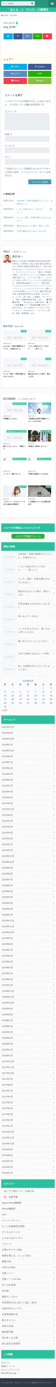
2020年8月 (7, 873)
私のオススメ (9, 1320)
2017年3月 (7, 1114)
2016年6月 (7, 1167)
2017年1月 (7, 1125)
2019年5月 (7, 961)
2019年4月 (7, 967)
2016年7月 (7, 1161)
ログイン (5, 1362)
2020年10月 (8, 861)
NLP (4, 1214)
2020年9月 (7, 867)
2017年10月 (8, 1073)
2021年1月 (7, 850)
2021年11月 (8, 809)
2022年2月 (7, 803)
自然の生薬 (7, 1325)
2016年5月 (7, 1172)
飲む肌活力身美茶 (11, 1343)
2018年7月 (7, 1020)
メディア (6, 1243)
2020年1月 (7, 914)
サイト (8, 157)
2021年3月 (7, 838)
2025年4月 (7, 732)
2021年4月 (7, 832)
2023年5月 (7, 773)
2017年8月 (7, 1084)
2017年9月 (7, 1079)
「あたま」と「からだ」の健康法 (27, 9)
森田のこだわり (10, 1296)
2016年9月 (7, 1149)
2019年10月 (8, 932)
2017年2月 (7, 1120)
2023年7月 (7, 762)
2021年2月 (7, 844)
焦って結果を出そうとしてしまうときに (34, 667)
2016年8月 (7, 1155)
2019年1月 (7, 985)
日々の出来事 (9, 1284)
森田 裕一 (17, 256)
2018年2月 (7, 1049)
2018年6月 (7, 1026)
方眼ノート (7, 1273)
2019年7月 (7, 949)
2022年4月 (7, 797)
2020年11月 (8, 856)
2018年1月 (7, 1055)
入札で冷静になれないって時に (34, 653)
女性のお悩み (9, 1267)
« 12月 (4, 710)
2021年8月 (7, 815)
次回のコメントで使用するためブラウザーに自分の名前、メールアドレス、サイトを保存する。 (28, 172)
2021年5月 (7, 826)
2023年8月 (7, 756)
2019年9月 (7, 938)
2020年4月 (7, 897)
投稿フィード (8, 1366)
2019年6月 (7, 955)
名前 (8, 134)
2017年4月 (7, 1108)
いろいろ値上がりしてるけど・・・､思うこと (34, 210)
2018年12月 (8, 991)
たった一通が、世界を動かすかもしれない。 (34, 219)
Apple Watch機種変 (12, 1202)
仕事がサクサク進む (12, 1249)
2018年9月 (7, 1008)
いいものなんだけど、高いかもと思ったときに (34, 630)
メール (9, 145)
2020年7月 (7, 879)
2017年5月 (7, 1102)
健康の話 (6, 1261)
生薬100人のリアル (12, 1308)
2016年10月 (8, 1143)
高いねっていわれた (28, 616)
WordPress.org (8, 1373)
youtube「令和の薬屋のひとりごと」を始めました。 (35, 202)
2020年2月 (7, 908)
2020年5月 (7, 891)
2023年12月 (8, 750)
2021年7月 (7, 820)
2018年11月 (8, 996)
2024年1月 (7, 744)
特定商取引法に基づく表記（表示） (20, 1302)
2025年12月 (8, 727)
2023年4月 (7, 779)
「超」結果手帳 (10, 1196)
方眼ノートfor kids (11, 1279)
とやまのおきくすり (12, 1237)
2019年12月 (8, 920)
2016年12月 (8, 1131)
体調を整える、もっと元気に (17, 1255)
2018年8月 (7, 1014)
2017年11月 (8, 1067)
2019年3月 (7, 973)
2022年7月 (7, 785)
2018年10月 (8, 1002)
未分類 (5, 1290)
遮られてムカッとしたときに (33, 641)
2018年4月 (7, 1037)
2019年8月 (7, 944)
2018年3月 (7, 1043)
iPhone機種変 (9, 1208)
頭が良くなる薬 (10, 1337)
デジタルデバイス (11, 1232)
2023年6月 (7, 768)
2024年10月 (8, 738)
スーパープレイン (11, 1220)
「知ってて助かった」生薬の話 (18, 1191)
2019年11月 (8, 926)
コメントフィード (10, 1369)
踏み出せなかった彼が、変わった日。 (34, 225)
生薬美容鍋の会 (10, 1314)
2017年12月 (8, 1061)
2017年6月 (7, 1096)
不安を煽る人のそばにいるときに (32, 231)
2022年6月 (7, 791)
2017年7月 (7, 1090)
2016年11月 (8, 1137)
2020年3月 (7, 903)
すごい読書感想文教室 (13, 1226)
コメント (11, 111)
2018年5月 (7, 1032)
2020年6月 (7, 885)
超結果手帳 (7, 1331)
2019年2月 (7, 979)
